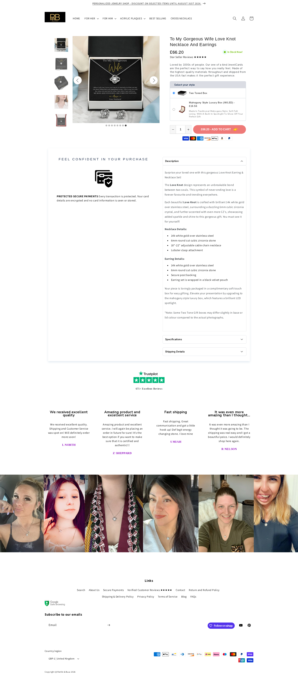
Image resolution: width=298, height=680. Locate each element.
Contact (180, 590)
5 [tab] (117, 125)
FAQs (193, 596)
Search (81, 590)
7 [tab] (123, 125)
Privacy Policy (145, 596)
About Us (94, 590)
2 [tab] (109, 125)
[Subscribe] (109, 625)
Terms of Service (168, 596)
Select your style (184, 84)
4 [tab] (114, 125)
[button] (91, 18)
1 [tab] (106, 125)
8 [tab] (125, 125)
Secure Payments (113, 590)
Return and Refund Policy (204, 590)
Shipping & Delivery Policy (118, 596)
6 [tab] (120, 125)
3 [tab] (112, 125)
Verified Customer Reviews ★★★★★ (149, 590)
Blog (184, 596)
